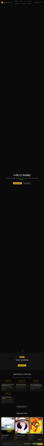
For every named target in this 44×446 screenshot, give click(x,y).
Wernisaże (17, 3)
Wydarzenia (23, 3)
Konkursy (30, 1)
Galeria (16, 1)
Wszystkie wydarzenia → (22, 406)
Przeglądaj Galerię (17, 183)
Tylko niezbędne (27, 443)
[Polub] (13, 432)
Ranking (29, 3)
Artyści (21, 1)
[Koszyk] (35, 2)
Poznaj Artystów (27, 183)
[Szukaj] (33, 2)
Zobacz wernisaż (22, 365)
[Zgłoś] (37, 2)
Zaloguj (41, 2)
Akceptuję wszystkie (37, 443)
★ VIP (25, 1)
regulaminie (20, 444)
